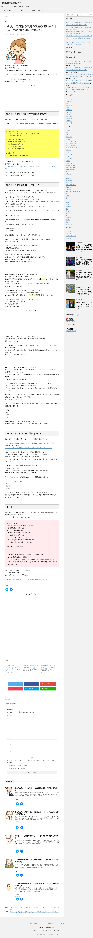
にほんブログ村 (71, 331)
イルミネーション (71, 143)
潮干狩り (68, 200)
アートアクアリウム (71, 141)
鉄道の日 (68, 217)
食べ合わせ (69, 224)
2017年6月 (69, 116)
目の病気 (68, 206)
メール (9, 745)
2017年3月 (69, 123)
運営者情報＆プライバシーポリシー (36, 11)
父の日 (68, 204)
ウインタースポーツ (71, 148)
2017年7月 (69, 114)
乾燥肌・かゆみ (70, 165)
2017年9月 (69, 110)
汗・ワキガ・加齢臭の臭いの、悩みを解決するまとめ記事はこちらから (26, 579)
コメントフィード (71, 236)
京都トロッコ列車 (71, 167)
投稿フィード (69, 233)
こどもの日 (69, 137)
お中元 (68, 132)
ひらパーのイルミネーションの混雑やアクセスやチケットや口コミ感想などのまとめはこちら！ (79, 38)
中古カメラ (69, 163)
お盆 (67, 134)
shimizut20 (13, 703)
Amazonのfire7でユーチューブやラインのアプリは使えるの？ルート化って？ (84, 305)
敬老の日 (68, 189)
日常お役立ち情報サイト (12, 3)
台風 (67, 176)
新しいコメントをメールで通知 (18, 765)
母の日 (68, 196)
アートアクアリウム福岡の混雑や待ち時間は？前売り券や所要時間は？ (84, 262)
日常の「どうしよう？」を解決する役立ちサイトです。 (46, 930)
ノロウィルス (69, 154)
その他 (68, 139)
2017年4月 (69, 121)
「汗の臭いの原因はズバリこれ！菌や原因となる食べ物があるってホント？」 (28, 448)
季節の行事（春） (71, 182)
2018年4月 (69, 101)
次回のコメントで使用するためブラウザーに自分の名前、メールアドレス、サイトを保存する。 (31, 761)
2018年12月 (69, 99)
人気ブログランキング (72, 321)
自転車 (68, 213)
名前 (8, 738)
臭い (9, 699)
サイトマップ (21, 10)
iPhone (68, 130)
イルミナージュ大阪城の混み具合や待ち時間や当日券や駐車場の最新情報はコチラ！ (84, 248)
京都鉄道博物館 (70, 169)
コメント (9, 715)
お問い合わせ (7, 10)
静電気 (68, 220)
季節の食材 (69, 187)
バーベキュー (69, 158)
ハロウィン (69, 156)
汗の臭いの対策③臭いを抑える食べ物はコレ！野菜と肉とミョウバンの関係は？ (30, 667)
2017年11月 (69, 105)
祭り (67, 209)
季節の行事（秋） (71, 185)
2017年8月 (69, 112)
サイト (9, 751)
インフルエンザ (70, 145)
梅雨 (67, 193)
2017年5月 (69, 118)
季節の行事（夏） (71, 180)
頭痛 (67, 222)
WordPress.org (70, 238)
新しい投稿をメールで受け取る (18, 768)
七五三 (68, 161)
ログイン (68, 231)
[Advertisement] (32, 97)
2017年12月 (69, 103)
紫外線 (68, 211)
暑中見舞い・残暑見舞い (73, 191)
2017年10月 (69, 107)
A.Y (67, 85)
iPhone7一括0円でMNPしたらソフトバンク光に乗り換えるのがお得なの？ (84, 276)
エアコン (68, 150)
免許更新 (68, 172)
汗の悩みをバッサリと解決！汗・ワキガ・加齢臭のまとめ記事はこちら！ (48, 667)
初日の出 (68, 174)
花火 (67, 215)
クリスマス (69, 152)
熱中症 (68, 202)
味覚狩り (68, 178)
